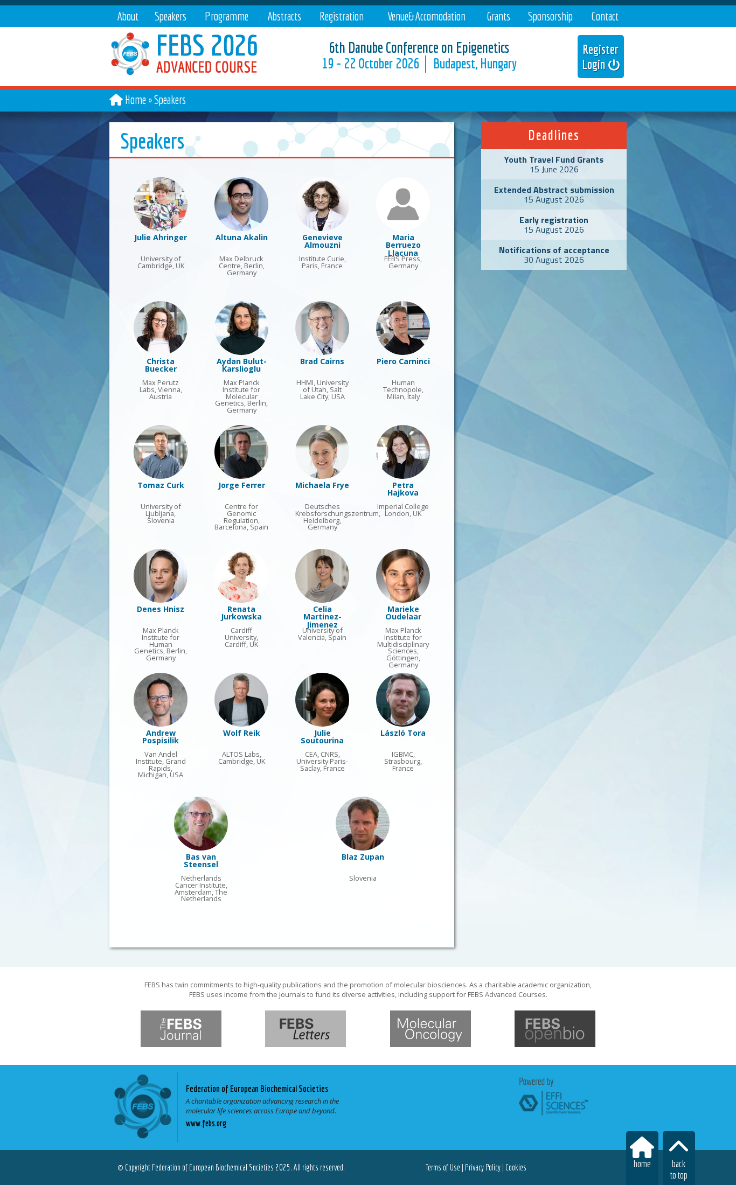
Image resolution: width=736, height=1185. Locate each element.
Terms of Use (443, 1167)
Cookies (515, 1167)
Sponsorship (550, 16)
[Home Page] (185, 79)
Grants (498, 16)
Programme (226, 16)
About (127, 16)
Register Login (600, 56)
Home (135, 99)
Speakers (170, 16)
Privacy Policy (483, 1167)
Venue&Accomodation (426, 16)
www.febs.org (206, 1123)
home (642, 1163)
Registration (342, 16)
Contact (605, 16)
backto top (679, 1169)
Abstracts (284, 16)
